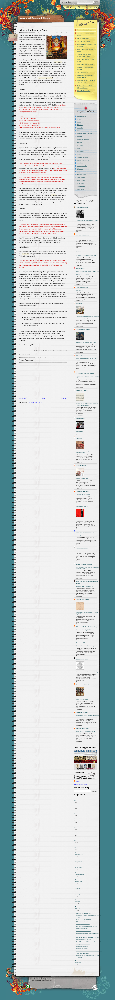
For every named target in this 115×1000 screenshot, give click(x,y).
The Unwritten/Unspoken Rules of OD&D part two (87, 376)
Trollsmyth (79, 438)
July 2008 (78, 888)
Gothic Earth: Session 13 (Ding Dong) (85, 60)
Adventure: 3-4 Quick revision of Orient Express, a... (89, 916)
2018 (75, 800)
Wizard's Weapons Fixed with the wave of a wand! (86, 81)
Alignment (80, 169)
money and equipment (61, 350)
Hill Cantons (79, 303)
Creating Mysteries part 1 (83, 948)
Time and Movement (82, 157)
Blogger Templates (28, 986)
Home (69, 7)
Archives (93, 7)
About (81, 7)
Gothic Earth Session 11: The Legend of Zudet (85, 76)
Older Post (64, 398)
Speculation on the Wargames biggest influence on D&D (85, 55)
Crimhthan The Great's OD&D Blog (86, 627)
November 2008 (80, 861)
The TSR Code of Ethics (84, 41)
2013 (75, 827)
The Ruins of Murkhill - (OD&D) (85, 373)
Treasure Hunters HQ (82, 548)
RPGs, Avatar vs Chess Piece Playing (85, 731)
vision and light (81, 177)
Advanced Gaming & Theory (35, 18)
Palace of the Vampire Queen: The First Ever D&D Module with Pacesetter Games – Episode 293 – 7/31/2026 (87, 273)
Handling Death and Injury (84, 924)
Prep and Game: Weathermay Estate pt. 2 (88, 926)
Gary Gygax (58, 62)
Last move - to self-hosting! (83, 494)
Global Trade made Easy (84, 91)
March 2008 (79, 962)
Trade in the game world (83, 953)
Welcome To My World (82, 728)
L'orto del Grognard (82, 207)
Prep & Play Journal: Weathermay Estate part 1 (89, 941)
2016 (75, 813)
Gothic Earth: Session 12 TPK (85, 64)
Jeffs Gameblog (80, 418)
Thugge (53, 195)
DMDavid (78, 251)
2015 (75, 820)
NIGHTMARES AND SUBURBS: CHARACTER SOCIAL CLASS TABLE (88, 716)
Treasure (79, 154)
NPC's (79, 119)
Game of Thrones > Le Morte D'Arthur (85, 68)
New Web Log (79, 290)
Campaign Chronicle (82, 659)
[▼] (87, 846)
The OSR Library (81, 465)
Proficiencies (80, 151)
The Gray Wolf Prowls (82, 599)
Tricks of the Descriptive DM (84, 931)
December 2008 (80, 854)
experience (80, 163)
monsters (79, 136)
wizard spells (80, 183)
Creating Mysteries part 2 (83, 946)
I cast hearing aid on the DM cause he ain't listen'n (88, 956)
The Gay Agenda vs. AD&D (84, 72)
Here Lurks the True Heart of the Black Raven (87, 582)
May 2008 (78, 901)
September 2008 (80, 874)
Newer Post (23, 398)
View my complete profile (80, 784)
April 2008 (78, 908)
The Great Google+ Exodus (84, 30)
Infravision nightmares (83, 921)
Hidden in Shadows (81, 390)
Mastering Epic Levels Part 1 (84, 913)
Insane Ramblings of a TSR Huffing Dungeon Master (89, 934)
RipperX (78, 781)
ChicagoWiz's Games (82, 491)
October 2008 (79, 867)
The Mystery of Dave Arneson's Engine (86, 34)
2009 (75, 840)
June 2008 (79, 895)
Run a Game (79, 355)
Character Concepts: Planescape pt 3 (85, 646)
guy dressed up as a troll (45, 78)
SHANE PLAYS (80, 268)
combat (53, 350)
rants (78, 130)
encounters (80, 127)
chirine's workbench (82, 506)
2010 (75, 834)
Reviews (79, 142)
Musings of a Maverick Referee (85, 532)
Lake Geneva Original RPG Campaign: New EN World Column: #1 (87, 568)
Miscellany (80, 125)
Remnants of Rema (81, 643)
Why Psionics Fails (80, 238)
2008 (75, 847)
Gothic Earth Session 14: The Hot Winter (86, 50)
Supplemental (81, 186)
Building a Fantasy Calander (84, 919)
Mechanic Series (81, 174)
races (78, 171)
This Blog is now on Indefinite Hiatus (85, 535)
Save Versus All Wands (82, 685)
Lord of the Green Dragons (84, 564)
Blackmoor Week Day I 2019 (83, 630)
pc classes (80, 145)
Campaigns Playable (82, 287)
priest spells (80, 189)
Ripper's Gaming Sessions (84, 133)
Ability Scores (81, 180)
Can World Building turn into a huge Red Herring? (86, 45)
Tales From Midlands (82, 712)
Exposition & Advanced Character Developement (90, 951)
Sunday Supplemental (83, 160)
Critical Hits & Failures (82, 928)
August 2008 (79, 881)
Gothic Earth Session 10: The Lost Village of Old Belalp (86, 86)
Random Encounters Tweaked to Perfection (88, 937)
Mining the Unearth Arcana (34, 30)
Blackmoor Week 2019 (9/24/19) (84, 586)
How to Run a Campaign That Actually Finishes (86, 359)
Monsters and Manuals (82, 235)
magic (79, 148)
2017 (75, 807)
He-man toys (25, 254)
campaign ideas (81, 116)
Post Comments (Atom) (35, 402)
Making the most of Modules (84, 939)
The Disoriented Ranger (83, 329)
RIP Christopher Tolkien (82, 551)
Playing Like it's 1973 (83, 38)
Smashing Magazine (95, 987)
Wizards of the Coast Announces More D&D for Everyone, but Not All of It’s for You (87, 254)
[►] (87, 798)
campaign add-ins (82, 166)
